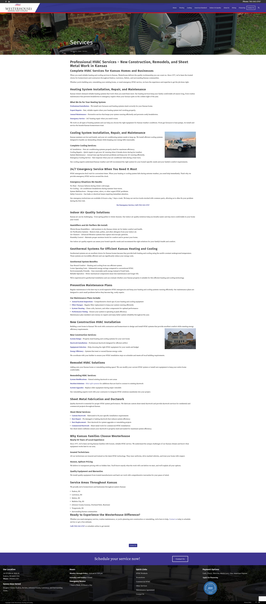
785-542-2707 (255, 1)
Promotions (140, 577)
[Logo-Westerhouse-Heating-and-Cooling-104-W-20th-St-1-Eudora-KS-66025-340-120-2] (18, 7)
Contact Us (140, 594)
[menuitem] (174, 7)
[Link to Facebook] (5, 1)
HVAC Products (141, 573)
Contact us (173, 519)
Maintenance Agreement (145, 590)
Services (81, 42)
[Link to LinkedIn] (9, 1)
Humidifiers (75, 225)
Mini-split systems (92, 384)
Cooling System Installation (89, 132)
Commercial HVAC (143, 582)
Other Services (141, 586)
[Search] (259, 7)
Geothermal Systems (84, 248)
